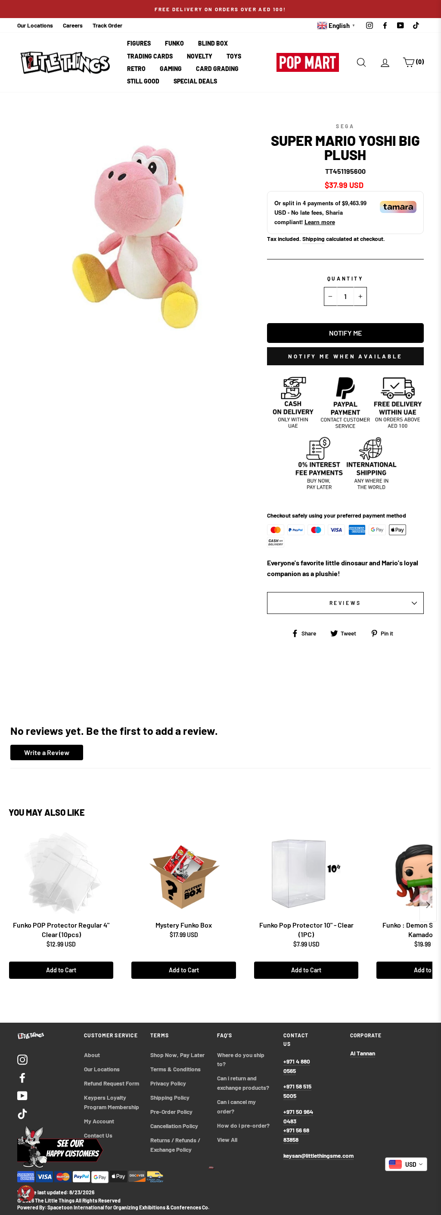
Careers (73, 25)
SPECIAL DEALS (195, 81)
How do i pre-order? (243, 1125)
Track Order (107, 25)
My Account (99, 1121)
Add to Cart (61, 970)
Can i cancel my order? (237, 1106)
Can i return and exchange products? (243, 1082)
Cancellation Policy (174, 1125)
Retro (136, 68)
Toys (234, 56)
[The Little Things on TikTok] (22, 1113)
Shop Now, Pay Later (177, 1054)
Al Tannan (362, 1053)
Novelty (199, 56)
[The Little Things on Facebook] (22, 1077)
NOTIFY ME (345, 333)
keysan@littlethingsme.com (318, 1155)
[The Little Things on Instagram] (22, 1059)
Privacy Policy (168, 1083)
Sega (345, 126)
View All (227, 1139)
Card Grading (217, 68)
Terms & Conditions (175, 1069)
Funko (174, 43)
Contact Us (98, 1135)
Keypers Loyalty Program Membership (111, 1102)
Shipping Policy (169, 1097)
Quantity (345, 278)
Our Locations (35, 25)
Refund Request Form (111, 1083)
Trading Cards (150, 56)
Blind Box (213, 43)
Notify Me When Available (345, 356)
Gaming (171, 68)
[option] (220, 9)
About (92, 1054)
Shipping (313, 238)
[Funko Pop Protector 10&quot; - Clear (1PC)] (306, 874)
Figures (139, 43)
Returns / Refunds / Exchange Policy (176, 1144)
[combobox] (406, 1164)
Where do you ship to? (241, 1059)
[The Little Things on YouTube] (22, 1095)
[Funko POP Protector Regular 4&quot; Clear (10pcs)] (61, 874)
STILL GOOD (143, 81)
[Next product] (428, 905)
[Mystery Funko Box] (183, 874)
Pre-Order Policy (172, 1111)
